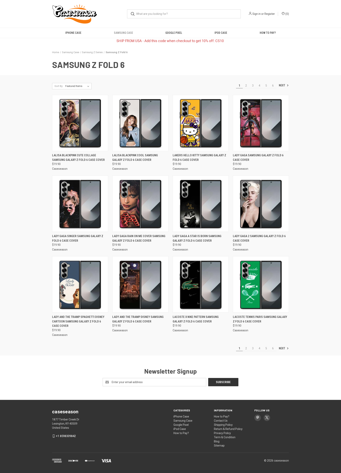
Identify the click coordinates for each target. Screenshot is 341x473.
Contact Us (221, 420)
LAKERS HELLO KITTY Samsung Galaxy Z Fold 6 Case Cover (199, 158)
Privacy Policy (222, 433)
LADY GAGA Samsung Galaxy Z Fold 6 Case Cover (258, 158)
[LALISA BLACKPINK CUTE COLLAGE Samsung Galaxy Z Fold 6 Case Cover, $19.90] (80, 123)
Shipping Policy (223, 424)
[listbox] (78, 86)
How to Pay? (268, 32)
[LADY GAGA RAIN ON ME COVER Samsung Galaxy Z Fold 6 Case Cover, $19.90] (140, 203)
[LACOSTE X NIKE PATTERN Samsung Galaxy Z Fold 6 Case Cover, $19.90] (200, 284)
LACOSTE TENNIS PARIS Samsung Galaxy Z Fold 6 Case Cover (260, 319)
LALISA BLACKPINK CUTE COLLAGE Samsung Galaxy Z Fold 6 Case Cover (78, 158)
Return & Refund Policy (228, 429)
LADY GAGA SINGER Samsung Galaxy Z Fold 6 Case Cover (77, 238)
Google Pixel (173, 32)
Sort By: (58, 86)
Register (269, 13)
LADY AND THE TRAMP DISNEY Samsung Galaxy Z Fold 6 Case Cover (138, 319)
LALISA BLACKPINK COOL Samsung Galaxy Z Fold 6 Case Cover (135, 158)
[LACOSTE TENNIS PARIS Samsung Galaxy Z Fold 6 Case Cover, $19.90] (261, 284)
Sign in (256, 13)
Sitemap (219, 445)
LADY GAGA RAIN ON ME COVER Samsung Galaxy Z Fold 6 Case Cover (138, 238)
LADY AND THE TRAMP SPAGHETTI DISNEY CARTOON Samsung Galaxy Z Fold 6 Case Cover (78, 321)
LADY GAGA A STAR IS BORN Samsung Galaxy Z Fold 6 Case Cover (197, 238)
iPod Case (221, 32)
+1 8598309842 (66, 436)
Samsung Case (123, 32)
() (287, 13)
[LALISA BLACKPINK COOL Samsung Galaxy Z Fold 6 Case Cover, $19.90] (140, 123)
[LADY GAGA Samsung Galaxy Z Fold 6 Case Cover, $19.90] (261, 123)
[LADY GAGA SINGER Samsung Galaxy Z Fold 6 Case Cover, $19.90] (80, 203)
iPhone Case (73, 32)
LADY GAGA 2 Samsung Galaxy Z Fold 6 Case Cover (259, 238)
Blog (216, 441)
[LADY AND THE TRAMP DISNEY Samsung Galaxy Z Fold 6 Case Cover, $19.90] (140, 284)
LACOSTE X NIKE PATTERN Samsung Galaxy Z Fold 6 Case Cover (196, 319)
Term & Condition (224, 437)
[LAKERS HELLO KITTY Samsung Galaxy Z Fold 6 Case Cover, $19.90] (200, 123)
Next (282, 85)
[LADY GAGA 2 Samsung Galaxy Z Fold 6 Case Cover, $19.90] (261, 203)
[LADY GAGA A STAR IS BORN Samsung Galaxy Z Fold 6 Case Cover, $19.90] (200, 203)
